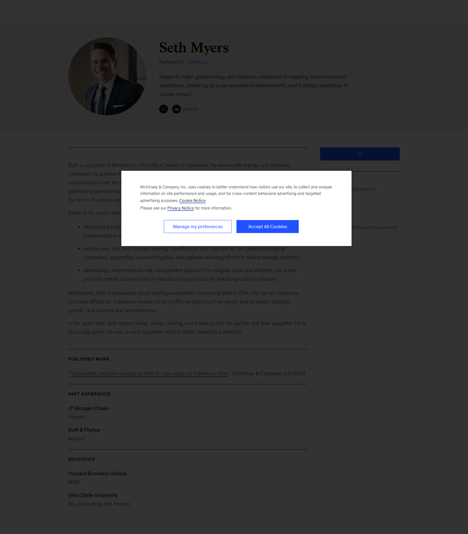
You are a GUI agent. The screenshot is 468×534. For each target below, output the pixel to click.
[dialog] (236, 208)
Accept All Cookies (267, 226)
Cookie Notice (192, 200)
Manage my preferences (198, 226)
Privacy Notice (180, 208)
